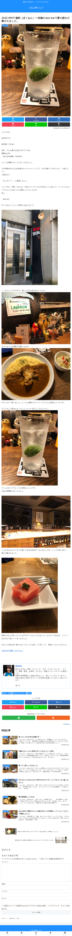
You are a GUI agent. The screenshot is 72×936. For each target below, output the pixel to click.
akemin (18, 666)
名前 (4, 884)
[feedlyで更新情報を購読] (16, 685)
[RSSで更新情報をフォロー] (19, 685)
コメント (5, 862)
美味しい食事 (7, 693)
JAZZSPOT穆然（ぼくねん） (13, 651)
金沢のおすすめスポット (19, 693)
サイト (4, 898)
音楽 (30, 693)
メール (5, 891)
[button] (66, 462)
